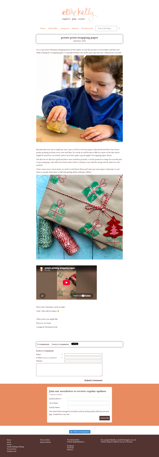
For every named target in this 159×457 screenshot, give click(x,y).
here (50, 414)
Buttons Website (45, 442)
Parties (9, 444)
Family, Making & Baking (15, 447)
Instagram (70, 446)
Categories (64, 28)
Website (39, 361)
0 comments (43, 344)
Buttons (75, 28)
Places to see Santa (43, 323)
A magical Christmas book (47, 327)
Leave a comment (60, 344)
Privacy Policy (45, 440)
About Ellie (53, 28)
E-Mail (49, 358)
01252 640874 (74, 440)
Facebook (70, 448)
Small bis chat (11, 451)
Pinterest (70, 449)
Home (42, 28)
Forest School (11, 449)
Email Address (55, 399)
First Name (53, 403)
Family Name (54, 407)
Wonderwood (87, 28)
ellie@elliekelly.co (78, 442)
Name (49, 354)
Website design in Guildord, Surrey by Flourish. (117, 442)
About (9, 442)
